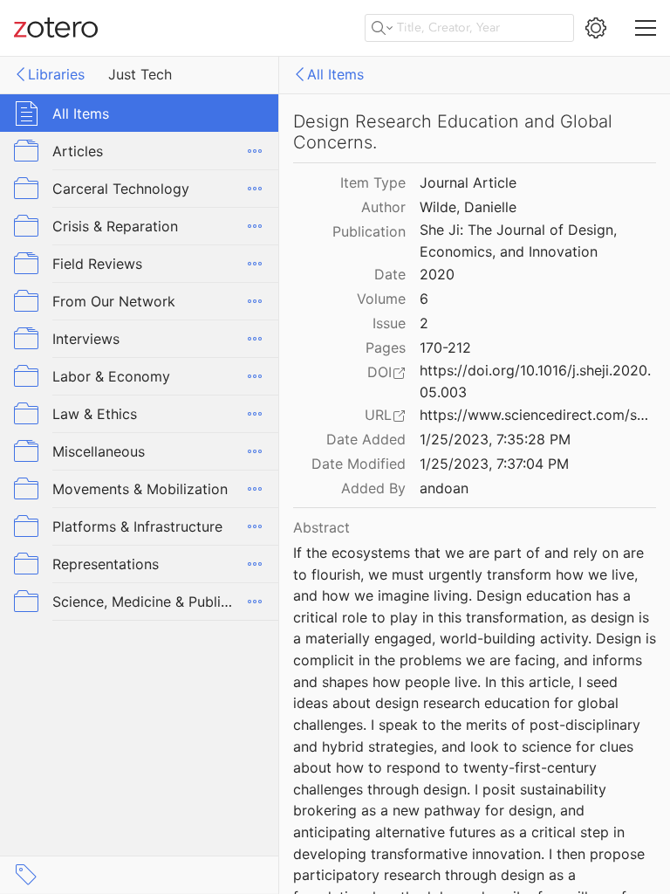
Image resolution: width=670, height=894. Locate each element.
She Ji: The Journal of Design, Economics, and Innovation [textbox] (520, 240)
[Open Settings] (596, 28)
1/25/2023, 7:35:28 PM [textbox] (495, 439)
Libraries (56, 74)
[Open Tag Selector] (26, 874)
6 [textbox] (424, 298)
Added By (373, 488)
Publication (369, 231)
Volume (381, 298)
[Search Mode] (382, 28)
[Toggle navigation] (645, 28)
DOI (379, 372)
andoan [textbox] (444, 488)
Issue (389, 323)
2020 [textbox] (437, 274)
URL (378, 414)
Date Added (366, 439)
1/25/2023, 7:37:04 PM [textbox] (494, 463)
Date (390, 274)
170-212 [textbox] (445, 347)
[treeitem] (139, 113)
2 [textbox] (424, 323)
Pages (386, 347)
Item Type (373, 182)
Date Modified (358, 463)
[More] (254, 151)
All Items (335, 74)
